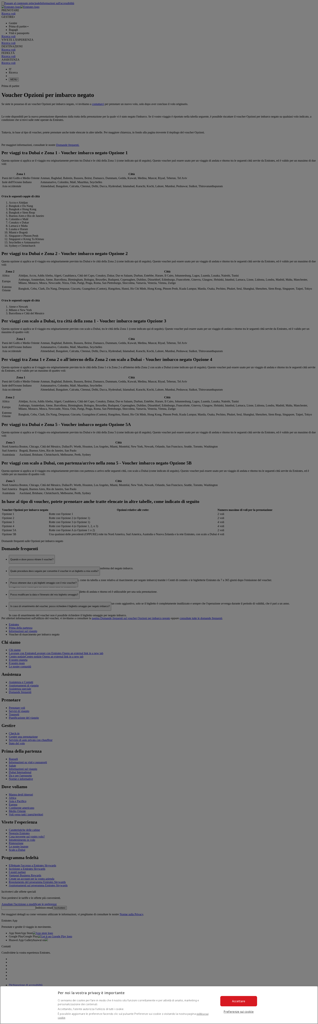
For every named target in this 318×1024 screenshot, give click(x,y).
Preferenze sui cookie (239, 1012)
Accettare (238, 1001)
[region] (159, 1005)
